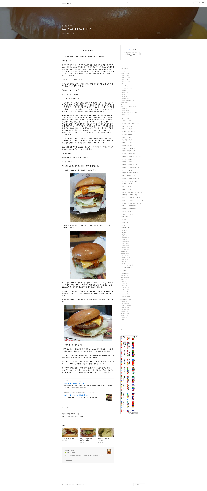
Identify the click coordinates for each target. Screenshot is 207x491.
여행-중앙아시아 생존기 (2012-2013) (130, 156)
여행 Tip (123, 225)
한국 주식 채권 (126, 118)
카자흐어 (125, 311)
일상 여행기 (124, 71)
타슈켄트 (125, 275)
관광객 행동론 (126, 257)
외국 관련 (125, 79)
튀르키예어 (125, 303)
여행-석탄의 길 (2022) (126, 211)
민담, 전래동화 (126, 73)
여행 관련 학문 (125, 228)
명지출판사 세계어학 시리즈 (129, 112)
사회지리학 (125, 245)
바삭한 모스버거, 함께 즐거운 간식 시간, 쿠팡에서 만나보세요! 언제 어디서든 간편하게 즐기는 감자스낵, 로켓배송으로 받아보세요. (88, 386)
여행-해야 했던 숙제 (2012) (128, 153)
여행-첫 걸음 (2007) (126, 126)
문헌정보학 (125, 110)
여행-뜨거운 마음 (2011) (127, 145)
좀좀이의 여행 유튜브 (139, 482)
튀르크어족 (124, 270)
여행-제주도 (124, 222)
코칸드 (124, 283)
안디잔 (124, 285)
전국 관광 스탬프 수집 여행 (127, 214)
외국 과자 (125, 75)
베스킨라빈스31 (127, 89)
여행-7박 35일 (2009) (126, 134)
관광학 (124, 251)
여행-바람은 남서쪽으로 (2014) (129, 164)
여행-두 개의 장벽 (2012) (127, 151)
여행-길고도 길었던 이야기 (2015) (129, 167)
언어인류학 (125, 238)
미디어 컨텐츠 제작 (127, 265)
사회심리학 (125, 242)
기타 (124, 319)
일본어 (124, 317)
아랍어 (124, 302)
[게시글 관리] (70, 408)
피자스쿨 (125, 85)
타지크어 (125, 315)
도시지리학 (125, 247)
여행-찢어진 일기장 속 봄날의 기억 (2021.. (131, 200)
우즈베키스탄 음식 (127, 289)
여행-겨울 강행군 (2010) (127, 142)
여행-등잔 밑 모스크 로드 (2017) (129, 173)
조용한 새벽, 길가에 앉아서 (127, 267)
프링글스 (125, 93)
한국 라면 (125, 83)
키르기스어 (125, 313)
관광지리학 (125, 253)
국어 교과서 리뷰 (125, 299)
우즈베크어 (125, 287)
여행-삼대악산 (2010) (126, 140)
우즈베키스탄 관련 (127, 297)
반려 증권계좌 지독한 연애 (129, 106)
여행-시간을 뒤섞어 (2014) (127, 159)
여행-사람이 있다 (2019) (127, 184)
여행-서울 (124, 219)
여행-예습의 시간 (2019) (127, 186)
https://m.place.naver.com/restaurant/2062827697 (78, 392)
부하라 (124, 279)
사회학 (124, 240)
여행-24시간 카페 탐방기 (127, 175)
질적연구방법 (126, 230)
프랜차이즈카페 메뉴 (128, 100)
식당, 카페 (125, 102)
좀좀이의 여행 (66, 3)
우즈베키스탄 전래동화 (128, 293)
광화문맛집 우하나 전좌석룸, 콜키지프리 (76, 395)
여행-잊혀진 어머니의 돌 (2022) (129, 208)
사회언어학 (125, 243)
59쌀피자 (125, 87)
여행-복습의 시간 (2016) (127, 170)
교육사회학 (125, 261)
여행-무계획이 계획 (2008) (127, 131)
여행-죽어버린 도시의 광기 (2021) (129, 195)
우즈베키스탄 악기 (127, 291)
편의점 (125, 96)
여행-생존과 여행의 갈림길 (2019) (129, 181)
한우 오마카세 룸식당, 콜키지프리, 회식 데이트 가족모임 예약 (80, 397)
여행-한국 (124, 217)
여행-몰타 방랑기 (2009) (127, 137)
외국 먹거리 (126, 77)
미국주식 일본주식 (127, 116)
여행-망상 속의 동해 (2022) (128, 206)
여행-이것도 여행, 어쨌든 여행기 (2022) (130, 203)
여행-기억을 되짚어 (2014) (127, 162)
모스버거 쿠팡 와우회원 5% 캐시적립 (75, 383)
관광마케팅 (125, 255)
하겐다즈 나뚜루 (126, 91)
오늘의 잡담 (126, 114)
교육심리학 (125, 263)
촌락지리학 (125, 249)
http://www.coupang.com (71, 381)
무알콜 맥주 (126, 94)
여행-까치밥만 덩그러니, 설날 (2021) (130, 197)
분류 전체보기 (125, 68)
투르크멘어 (125, 307)
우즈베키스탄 (124, 273)
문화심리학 (125, 234)
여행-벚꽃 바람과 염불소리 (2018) (129, 178)
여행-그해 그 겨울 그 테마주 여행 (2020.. (131, 192)
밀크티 (124, 104)
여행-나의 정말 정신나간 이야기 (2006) (130, 123)
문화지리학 (125, 236)
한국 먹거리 (126, 81)
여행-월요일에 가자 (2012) (127, 148)
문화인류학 (125, 232)
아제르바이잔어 (126, 305)
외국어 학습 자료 (125, 120)
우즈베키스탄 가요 (127, 295)
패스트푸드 (126, 98)
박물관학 (125, 259)
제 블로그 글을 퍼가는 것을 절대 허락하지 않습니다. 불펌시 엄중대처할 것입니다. (84, 456)
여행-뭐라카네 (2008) (126, 129)
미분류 (125, 108)
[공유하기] (68, 408)
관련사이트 (136, 484)
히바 (124, 281)
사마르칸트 (125, 277)
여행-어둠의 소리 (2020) (127, 189)
